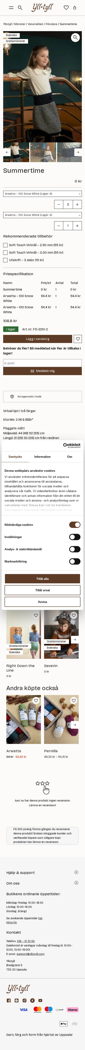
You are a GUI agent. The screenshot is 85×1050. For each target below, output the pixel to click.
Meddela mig (45, 371)
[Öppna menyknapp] (11, 8)
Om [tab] (69, 456)
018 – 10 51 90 (26, 941)
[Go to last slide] (7, 152)
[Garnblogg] (16, 1000)
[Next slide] (78, 152)
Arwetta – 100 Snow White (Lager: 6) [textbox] (28, 193)
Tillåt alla (42, 578)
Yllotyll (7, 24)
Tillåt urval (42, 590)
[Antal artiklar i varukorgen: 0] (75, 8)
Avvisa (42, 601)
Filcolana (51, 24)
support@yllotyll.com (30, 954)
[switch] (74, 537)
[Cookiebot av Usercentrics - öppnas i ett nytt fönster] (63, 445)
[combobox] (42, 194)
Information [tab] (42, 456)
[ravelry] (32, 1000)
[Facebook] (8, 1000)
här (40, 918)
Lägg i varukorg (37, 339)
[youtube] (40, 1000)
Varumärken (35, 24)
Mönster (19, 24)
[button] (16, 152)
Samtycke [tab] (15, 456)
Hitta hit (11, 922)
